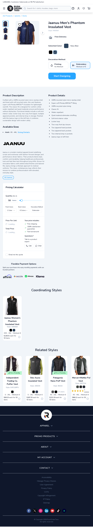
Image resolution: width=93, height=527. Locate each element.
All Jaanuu (8, 177)
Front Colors (9, 207)
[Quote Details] (19, 337)
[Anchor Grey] (77, 386)
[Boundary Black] (33, 391)
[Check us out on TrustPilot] (64, 511)
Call (30, 246)
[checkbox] (7, 255)
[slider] (21, 200)
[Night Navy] (84, 386)
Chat (39, 246)
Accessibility (46, 477)
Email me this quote (16, 255)
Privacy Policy (46, 488)
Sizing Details (24, 132)
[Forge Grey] (52, 391)
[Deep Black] (80, 386)
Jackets (17, 16)
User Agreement (46, 484)
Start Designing (62, 76)
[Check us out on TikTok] (58, 511)
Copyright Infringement (46, 495)
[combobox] (46, 8)
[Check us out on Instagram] (41, 511)
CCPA (46, 492)
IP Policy (46, 499)
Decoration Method (37, 207)
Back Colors (22, 207)
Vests (24, 16)
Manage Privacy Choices (46, 481)
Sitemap (46, 503)
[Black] (50, 52)
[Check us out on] (46, 511)
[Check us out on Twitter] (35, 511)
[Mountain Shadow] (36, 391)
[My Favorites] (84, 8)
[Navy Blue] (66, 46)
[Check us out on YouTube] (52, 511)
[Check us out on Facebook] (29, 511)
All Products (8, 16)
